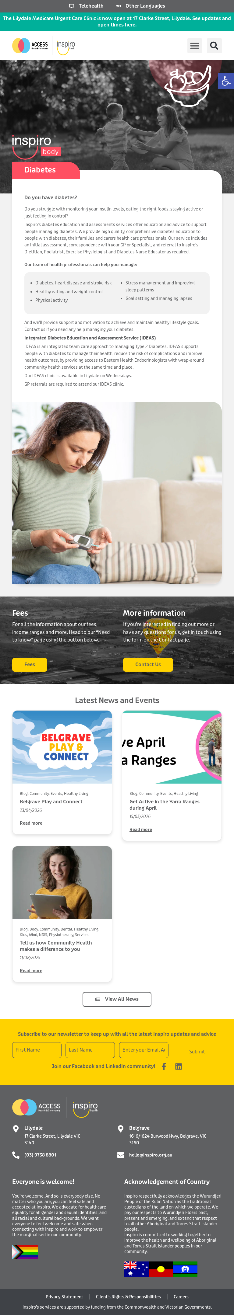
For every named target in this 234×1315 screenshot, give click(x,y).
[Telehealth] (71, 6)
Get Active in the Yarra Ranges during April (164, 804)
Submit (197, 1052)
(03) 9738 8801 (40, 1155)
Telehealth (91, 6)
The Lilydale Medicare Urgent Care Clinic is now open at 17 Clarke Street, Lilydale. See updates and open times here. (117, 21)
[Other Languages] (118, 6)
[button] (226, 81)
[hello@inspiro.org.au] (120, 1155)
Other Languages (145, 6)
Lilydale (33, 1128)
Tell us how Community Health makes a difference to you (56, 946)
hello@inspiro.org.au (150, 1155)
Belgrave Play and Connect (51, 801)
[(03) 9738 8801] (16, 1155)
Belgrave (139, 1128)
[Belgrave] (120, 1128)
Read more (31, 823)
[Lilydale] (16, 1128)
